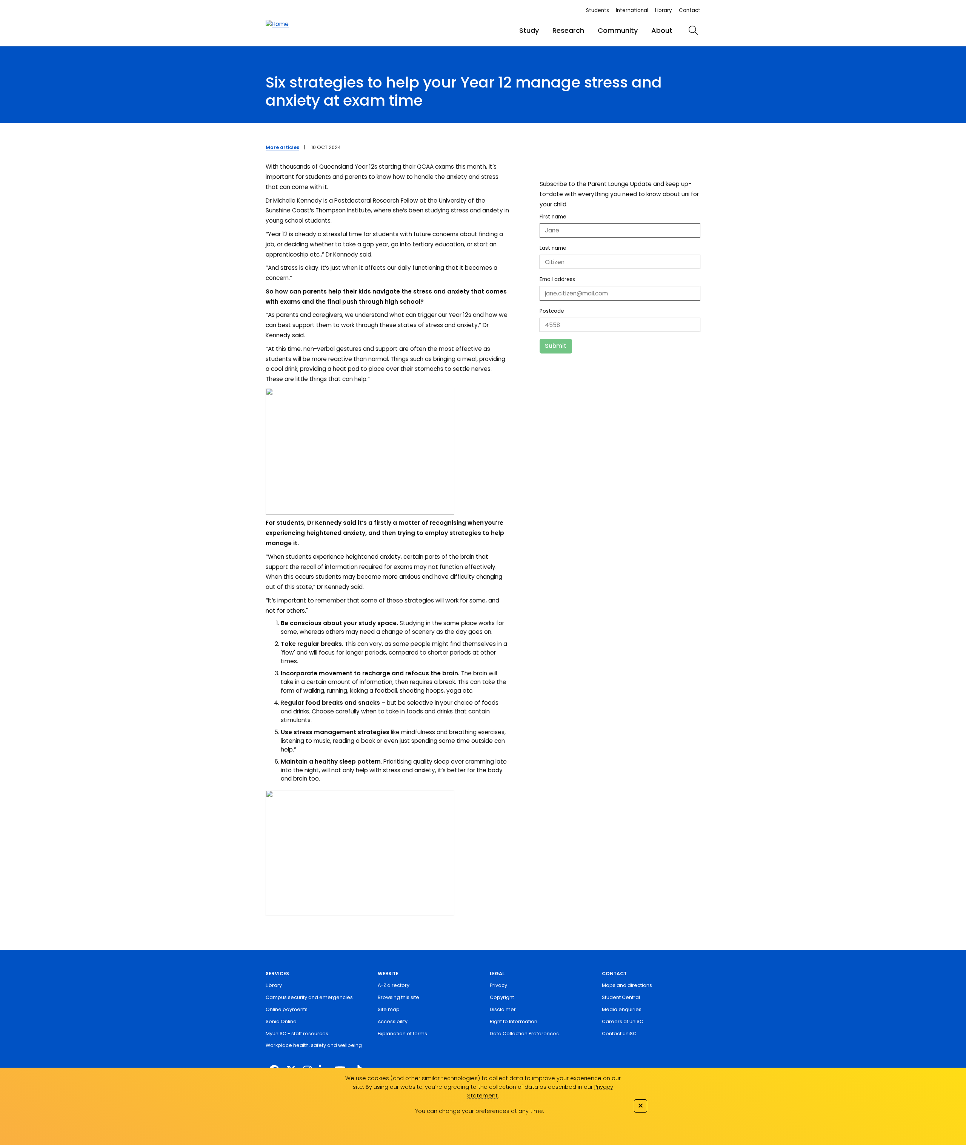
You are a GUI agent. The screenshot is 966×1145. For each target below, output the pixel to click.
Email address (557, 279)
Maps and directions (627, 985)
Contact (689, 10)
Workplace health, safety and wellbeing (314, 1045)
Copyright (502, 997)
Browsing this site (398, 997)
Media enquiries (621, 1009)
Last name (553, 248)
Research (568, 30)
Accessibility (393, 1021)
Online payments (287, 1009)
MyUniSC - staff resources (297, 1033)
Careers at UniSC (622, 1021)
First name (553, 216)
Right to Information (513, 1021)
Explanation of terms (402, 1033)
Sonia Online (281, 1021)
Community (618, 30)
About (661, 30)
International (632, 10)
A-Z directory (393, 985)
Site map (389, 1009)
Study (529, 30)
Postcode (552, 311)
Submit (555, 346)
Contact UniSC (619, 1033)
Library (663, 10)
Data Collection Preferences (524, 1033)
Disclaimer (503, 1009)
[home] (277, 24)
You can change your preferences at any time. (479, 1111)
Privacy (498, 985)
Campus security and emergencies (309, 997)
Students (597, 10)
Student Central (621, 997)
